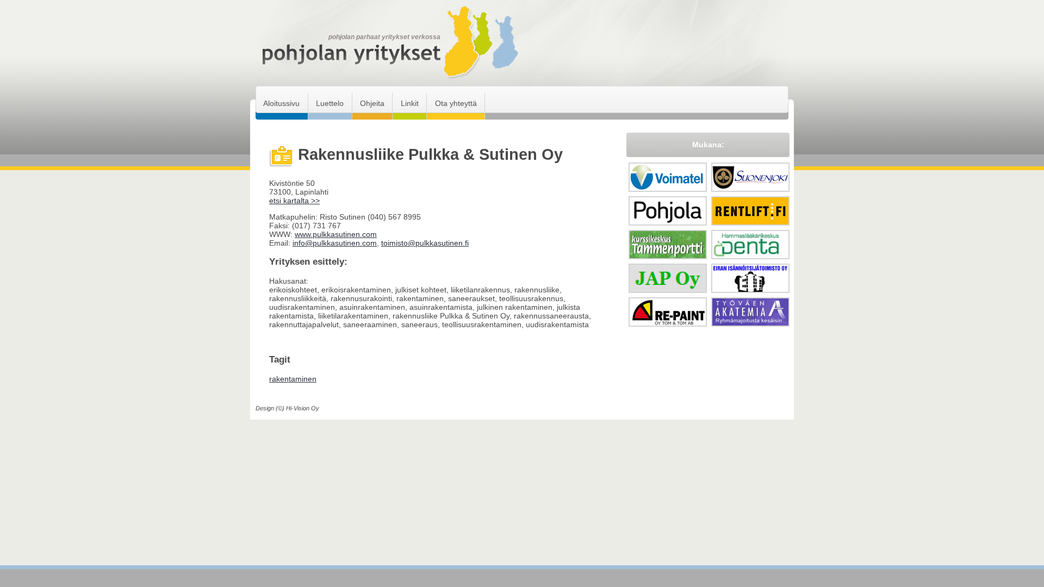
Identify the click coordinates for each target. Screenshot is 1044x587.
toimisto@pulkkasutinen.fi (425, 243)
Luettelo (330, 103)
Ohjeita (372, 103)
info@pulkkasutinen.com (335, 243)
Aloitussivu (281, 103)
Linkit (410, 103)
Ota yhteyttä (456, 103)
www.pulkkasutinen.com (336, 234)
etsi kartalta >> (294, 200)
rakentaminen (292, 378)
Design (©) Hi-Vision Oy (287, 408)
